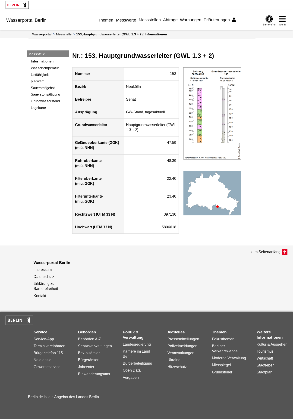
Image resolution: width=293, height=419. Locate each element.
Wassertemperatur (45, 68)
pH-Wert (37, 81)
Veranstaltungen (180, 353)
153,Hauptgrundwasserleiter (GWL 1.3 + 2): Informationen (121, 34)
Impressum (43, 270)
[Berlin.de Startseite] (17, 5)
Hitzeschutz (177, 367)
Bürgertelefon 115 (48, 353)
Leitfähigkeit (40, 75)
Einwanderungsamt (94, 374)
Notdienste (42, 360)
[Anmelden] (234, 20)
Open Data (132, 370)
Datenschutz (44, 277)
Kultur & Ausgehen (272, 344)
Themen (105, 20)
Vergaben (131, 377)
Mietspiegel (221, 365)
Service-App (44, 339)
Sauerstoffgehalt (43, 88)
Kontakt (40, 296)
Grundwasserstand (45, 101)
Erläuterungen (217, 20)
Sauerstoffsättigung (45, 94)
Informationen (42, 61)
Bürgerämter (88, 360)
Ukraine (173, 360)
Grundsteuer (222, 372)
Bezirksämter (89, 353)
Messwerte (126, 20)
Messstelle (64, 34)
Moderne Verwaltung (229, 358)
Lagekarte (38, 108)
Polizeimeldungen (182, 346)
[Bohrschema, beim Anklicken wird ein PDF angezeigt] (212, 113)
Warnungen (190, 20)
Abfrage (170, 20)
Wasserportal (41, 34)
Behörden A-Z (89, 339)
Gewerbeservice (47, 367)
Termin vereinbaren (49, 346)
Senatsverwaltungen (95, 346)
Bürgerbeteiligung (137, 363)
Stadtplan (264, 372)
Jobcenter (86, 367)
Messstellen (150, 20)
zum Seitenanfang (265, 252)
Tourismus (265, 351)
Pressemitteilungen (183, 339)
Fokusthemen (223, 339)
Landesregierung (137, 344)
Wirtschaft (265, 358)
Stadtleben (265, 365)
